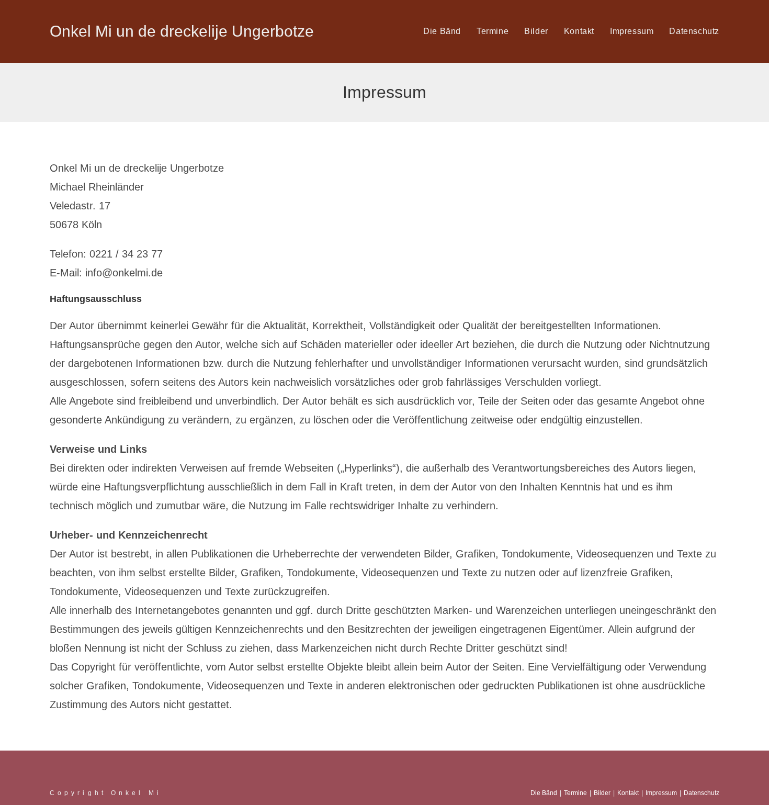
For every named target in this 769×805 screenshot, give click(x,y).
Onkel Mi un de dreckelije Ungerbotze (182, 31)
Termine (575, 793)
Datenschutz (701, 793)
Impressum (661, 793)
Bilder (602, 793)
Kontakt (628, 793)
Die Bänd (543, 793)
